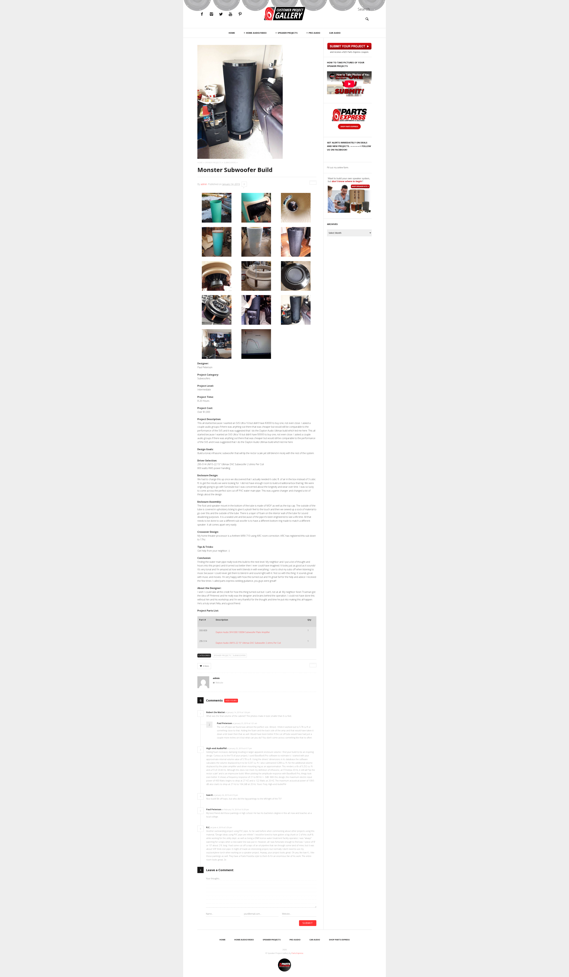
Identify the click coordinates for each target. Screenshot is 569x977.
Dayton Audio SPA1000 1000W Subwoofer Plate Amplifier (243, 632)
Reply (254, 712)
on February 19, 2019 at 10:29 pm (235, 809)
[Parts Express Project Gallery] (284, 13)
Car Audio (335, 32)
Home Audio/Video (256, 32)
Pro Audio (314, 32)
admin (204, 184)
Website (219, 682)
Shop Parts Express (339, 939)
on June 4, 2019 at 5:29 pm (221, 827)
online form (342, 167)
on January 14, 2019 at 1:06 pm (238, 712)
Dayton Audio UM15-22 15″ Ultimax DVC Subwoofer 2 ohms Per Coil (248, 642)
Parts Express (297, 953)
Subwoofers (239, 655)
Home (232, 32)
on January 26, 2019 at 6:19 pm (225, 795)
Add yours (231, 700)
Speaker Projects (288, 32)
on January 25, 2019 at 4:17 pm (239, 748)
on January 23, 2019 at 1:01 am (245, 723)
